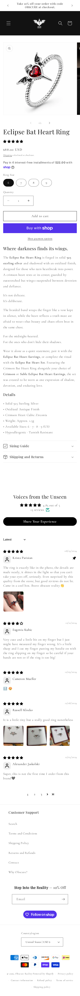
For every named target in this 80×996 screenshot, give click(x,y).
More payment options (40, 238)
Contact (14, 862)
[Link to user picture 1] (13, 601)
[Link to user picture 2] (36, 736)
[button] (8, 23)
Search (13, 824)
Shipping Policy (19, 843)
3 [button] (41, 794)
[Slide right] (49, 123)
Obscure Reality (23, 973)
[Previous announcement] (8, 5)
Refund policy (44, 980)
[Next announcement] (72, 5)
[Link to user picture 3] (59, 736)
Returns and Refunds (22, 853)
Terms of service (64, 980)
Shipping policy (42, 987)
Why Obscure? (18, 872)
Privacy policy (65, 973)
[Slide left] (30, 123)
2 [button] (34, 794)
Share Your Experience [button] (40, 521)
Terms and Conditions (23, 833)
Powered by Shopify (43, 973)
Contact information (22, 980)
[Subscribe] (63, 899)
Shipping (7, 155)
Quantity (8, 192)
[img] (13, 551)
